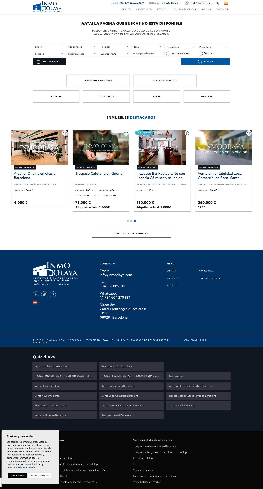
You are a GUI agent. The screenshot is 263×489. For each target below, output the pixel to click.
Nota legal (75, 340)
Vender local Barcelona (47, 385)
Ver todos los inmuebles (131, 233)
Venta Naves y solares (47, 395)
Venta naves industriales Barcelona (152, 440)
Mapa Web (122, 340)
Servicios (162, 9)
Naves (156, 96)
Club (135, 464)
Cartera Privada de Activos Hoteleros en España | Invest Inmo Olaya (70, 469)
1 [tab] (128, 221)
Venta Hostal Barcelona (182, 405)
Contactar (222, 9)
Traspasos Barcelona (98, 80)
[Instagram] (53, 294)
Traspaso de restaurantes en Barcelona (154, 446)
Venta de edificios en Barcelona (52, 366)
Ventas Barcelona (165, 80)
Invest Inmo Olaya (143, 458)
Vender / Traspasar (184, 9)
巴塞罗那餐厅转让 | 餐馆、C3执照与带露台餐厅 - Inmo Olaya (66, 376)
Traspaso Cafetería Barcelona (51, 405)
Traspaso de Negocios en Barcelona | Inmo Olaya (160, 452)
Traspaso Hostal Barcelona (116, 415)
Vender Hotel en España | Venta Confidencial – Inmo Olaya (65, 481)
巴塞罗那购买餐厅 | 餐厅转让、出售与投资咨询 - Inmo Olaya (133, 376)
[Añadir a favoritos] (65, 133)
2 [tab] (131, 221)
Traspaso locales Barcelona (117, 366)
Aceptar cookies (18, 475)
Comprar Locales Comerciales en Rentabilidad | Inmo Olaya (65, 464)
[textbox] (48, 46)
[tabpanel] (223, 171)
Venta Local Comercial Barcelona (120, 395)
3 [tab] (135, 221)
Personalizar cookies (40, 475)
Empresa (127, 9)
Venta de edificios (143, 469)
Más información (26, 467)
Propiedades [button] (143, 9)
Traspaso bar (176, 376)
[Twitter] (44, 294)
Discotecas (106, 96)
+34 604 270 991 (117, 298)
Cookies (108, 340)
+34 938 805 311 (170, 3)
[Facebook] (36, 294)
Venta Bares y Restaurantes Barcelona (123, 405)
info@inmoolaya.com (130, 3)
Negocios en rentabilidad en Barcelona (154, 475)
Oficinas (206, 96)
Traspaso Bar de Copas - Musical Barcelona (192, 395)
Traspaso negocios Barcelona (118, 385)
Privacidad (93, 340)
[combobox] (49, 46)
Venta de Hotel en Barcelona (50, 415)
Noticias (206, 9)
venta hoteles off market (147, 481)
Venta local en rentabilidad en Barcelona (191, 385)
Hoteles (56, 96)
